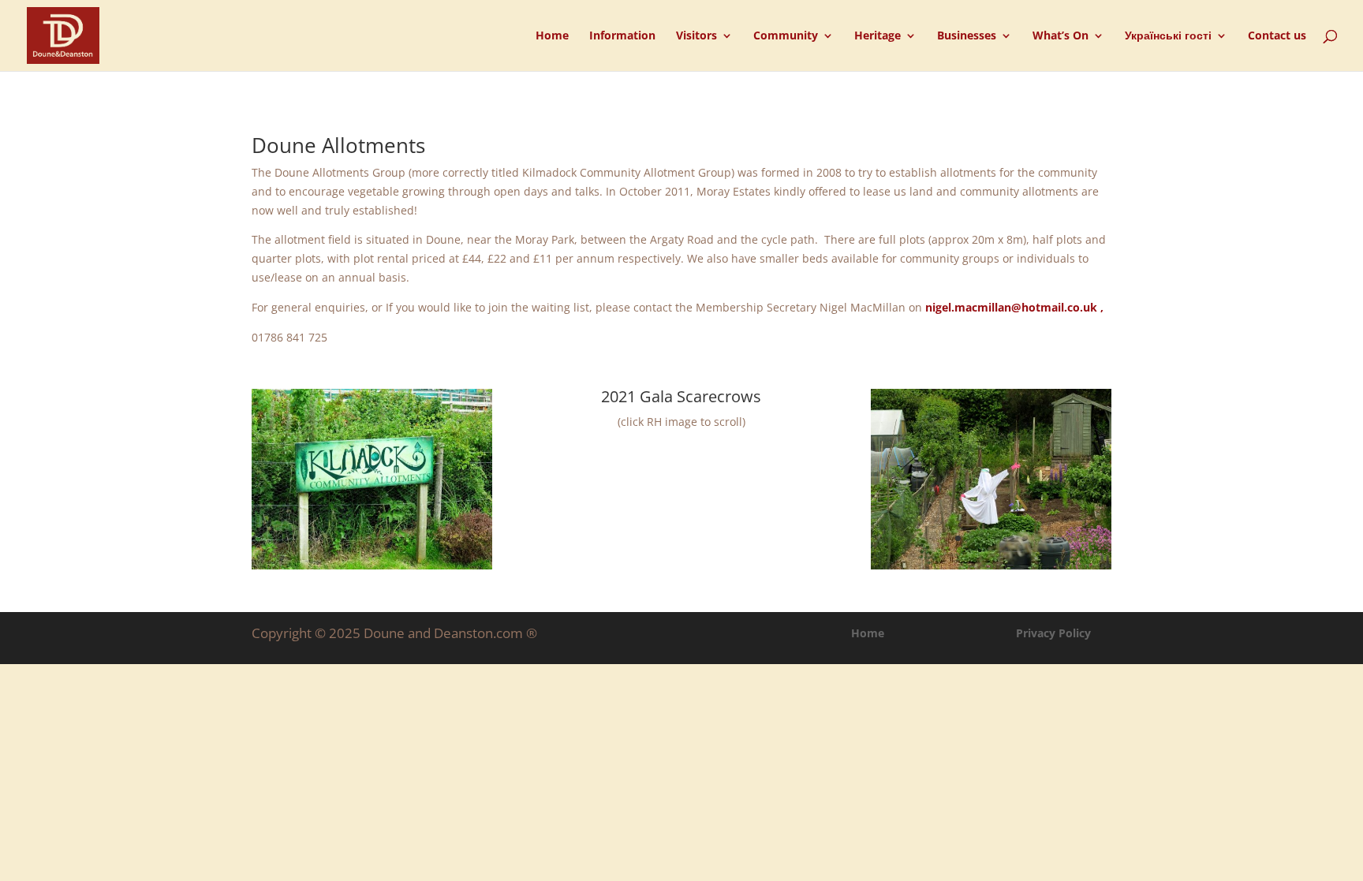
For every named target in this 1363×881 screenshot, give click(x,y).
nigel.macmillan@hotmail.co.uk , (1014, 307)
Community (785, 36)
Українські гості (1168, 36)
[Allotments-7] (991, 565)
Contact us (1277, 36)
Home (552, 36)
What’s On (1061, 36)
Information (622, 36)
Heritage (877, 36)
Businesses (966, 36)
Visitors (696, 36)
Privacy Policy (1053, 632)
